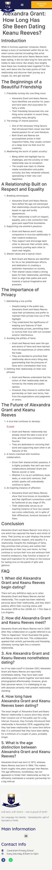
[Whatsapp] (11, 860)
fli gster (10, 426)
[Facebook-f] (3, 860)
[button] (22, 5)
